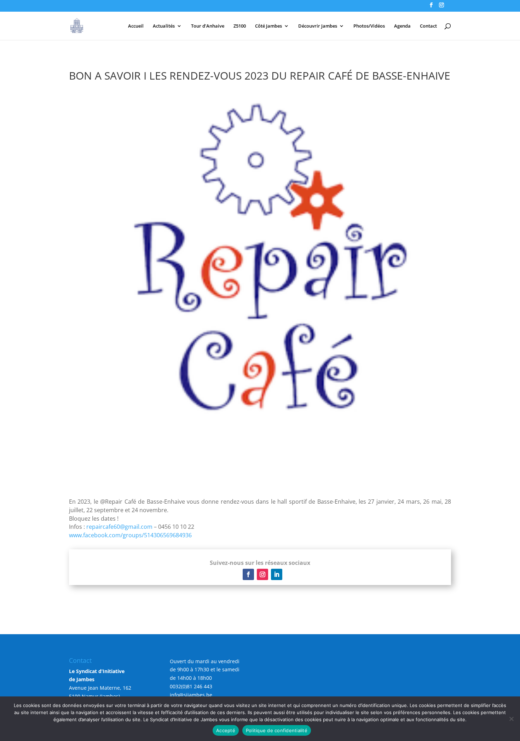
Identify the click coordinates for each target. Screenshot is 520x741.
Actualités (164, 26)
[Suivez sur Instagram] (262, 574)
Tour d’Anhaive (207, 26)
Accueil (136, 26)
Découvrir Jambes (317, 26)
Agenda (402, 26)
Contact (428, 26)
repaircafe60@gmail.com (119, 527)
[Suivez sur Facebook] (248, 574)
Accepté (225, 730)
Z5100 (239, 26)
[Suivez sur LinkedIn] (276, 574)
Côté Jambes (268, 26)
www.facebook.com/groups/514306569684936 (130, 535)
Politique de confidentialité (276, 730)
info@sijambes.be (191, 694)
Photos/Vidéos (369, 26)
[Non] (511, 718)
